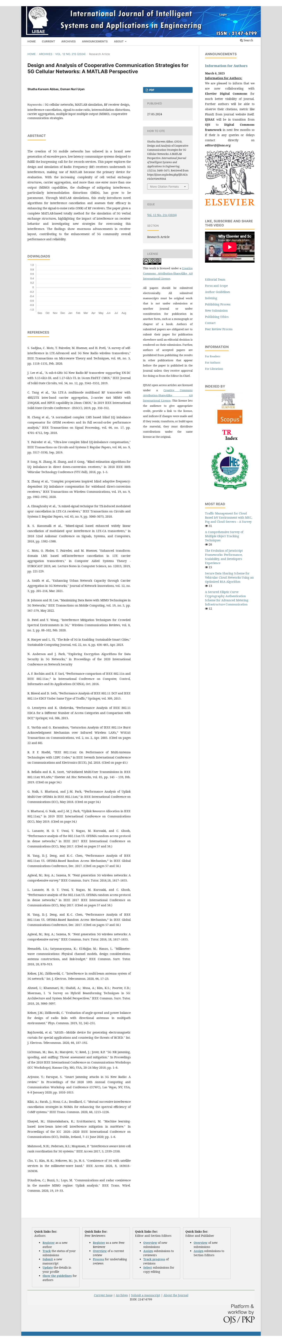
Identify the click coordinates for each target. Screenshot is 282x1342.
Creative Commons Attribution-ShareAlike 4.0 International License (168, 273)
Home (31, 41)
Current (48, 41)
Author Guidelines (217, 292)
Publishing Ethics (217, 317)
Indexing (211, 298)
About (119, 41)
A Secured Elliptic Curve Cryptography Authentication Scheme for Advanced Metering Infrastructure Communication (226, 598)
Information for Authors (226, 65)
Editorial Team (215, 279)
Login (223, 14)
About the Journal (176, 1295)
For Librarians (214, 369)
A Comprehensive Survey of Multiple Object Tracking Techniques (224, 536)
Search (248, 40)
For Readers (212, 356)
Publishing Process (217, 304)
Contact (210, 323)
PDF (151, 90)
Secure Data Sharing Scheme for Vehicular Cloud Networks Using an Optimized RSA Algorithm (229, 577)
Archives (68, 41)
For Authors (212, 362)
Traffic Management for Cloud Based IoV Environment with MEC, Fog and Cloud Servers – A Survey (228, 517)
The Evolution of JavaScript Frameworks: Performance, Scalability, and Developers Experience (224, 557)
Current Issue (103, 1295)
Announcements (95, 41)
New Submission (216, 310)
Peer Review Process (218, 329)
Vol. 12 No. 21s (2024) (70, 54)
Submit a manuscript (145, 1295)
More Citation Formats (164, 186)
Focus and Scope (216, 286)
